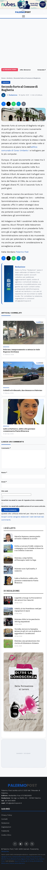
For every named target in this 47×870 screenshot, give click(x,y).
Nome (4, 472)
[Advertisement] (23, 43)
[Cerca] (44, 12)
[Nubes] (23, 4)
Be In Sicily (29, 861)
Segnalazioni (6, 827)
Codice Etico (6, 835)
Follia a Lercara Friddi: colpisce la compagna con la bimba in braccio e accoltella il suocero (28, 548)
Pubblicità (5, 831)
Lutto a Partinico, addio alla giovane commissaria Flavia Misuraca (26, 580)
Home (3, 78)
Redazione (13, 95)
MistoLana (4, 863)
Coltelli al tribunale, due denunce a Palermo (22, 390)
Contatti (4, 819)
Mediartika (5, 851)
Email (4, 482)
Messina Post (15, 859)
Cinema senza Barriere (17, 863)
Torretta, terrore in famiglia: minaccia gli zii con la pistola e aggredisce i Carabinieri (27, 631)
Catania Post (29, 857)
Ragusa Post (25, 859)
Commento (6, 448)
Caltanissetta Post (18, 857)
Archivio (10, 78)
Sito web (4, 491)
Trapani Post (34, 859)
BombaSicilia (38, 861)
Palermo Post (22, 252)
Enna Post (38, 857)
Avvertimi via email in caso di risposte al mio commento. (22, 500)
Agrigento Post (6, 857)
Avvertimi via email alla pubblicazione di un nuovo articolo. (23, 506)
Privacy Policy (6, 815)
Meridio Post (5, 859)
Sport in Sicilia (20, 861)
